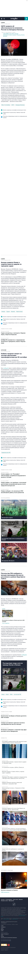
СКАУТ (2, 928)
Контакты (3, 899)
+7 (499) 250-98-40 (6, 919)
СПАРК (2, 925)
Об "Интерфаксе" (9, 899)
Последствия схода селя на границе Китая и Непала (13, 664)
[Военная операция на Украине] (14, 888)
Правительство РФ (6, 452)
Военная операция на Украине (9, 890)
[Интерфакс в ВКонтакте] (6, 940)
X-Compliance (3, 927)
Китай (7, 694)
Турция (8, 311)
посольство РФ (17, 694)
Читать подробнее (13, 622)
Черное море (19, 311)
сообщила (6, 368)
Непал (3, 694)
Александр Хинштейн (6, 200)
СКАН (2, 935)
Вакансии (21, 899)
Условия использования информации (8, 947)
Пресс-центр (15, 899)
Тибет (11, 694)
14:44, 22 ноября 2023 (5, 23)
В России (3, 125)
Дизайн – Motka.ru (4, 950)
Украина (13, 311)
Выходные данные (4, 948)
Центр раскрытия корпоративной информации (9, 937)
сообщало (24, 655)
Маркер (2, 929)
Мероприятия (11, 900)
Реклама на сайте (4, 900)
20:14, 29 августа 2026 (5, 126)
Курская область (17, 200)
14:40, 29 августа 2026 (5, 571)
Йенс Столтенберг (6, 105)
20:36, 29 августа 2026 (5, 260)
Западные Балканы (20, 105)
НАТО (12, 105)
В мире (3, 22)
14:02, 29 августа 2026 (5, 351)
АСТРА (2, 930)
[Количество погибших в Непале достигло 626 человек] (7, 616)
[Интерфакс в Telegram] (4, 940)
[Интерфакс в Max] (10, 940)
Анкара (3, 311)
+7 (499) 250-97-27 (15, 919)
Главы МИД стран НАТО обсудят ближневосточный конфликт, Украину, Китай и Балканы (14, 35)
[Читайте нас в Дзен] (2, 940)
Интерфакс (14, 19)
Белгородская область (16, 202)
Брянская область (6, 202)
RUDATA (2, 936)
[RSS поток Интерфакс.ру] (8, 940)
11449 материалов (5, 892)
